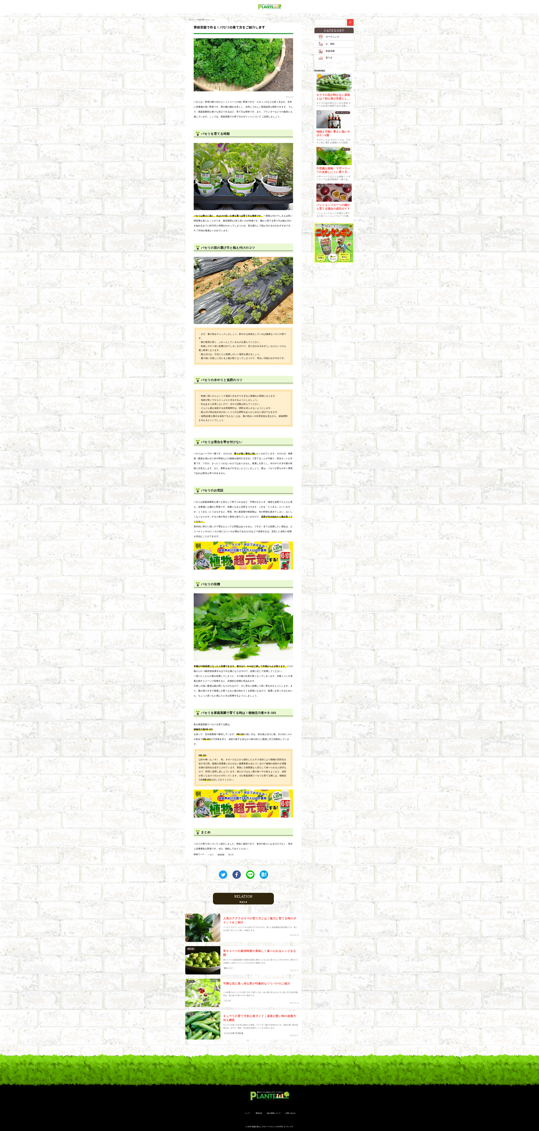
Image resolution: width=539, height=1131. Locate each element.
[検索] (350, 22)
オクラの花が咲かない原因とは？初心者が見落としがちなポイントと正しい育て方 (333, 96)
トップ (247, 1113)
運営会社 (259, 1113)
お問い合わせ (290, 1113)
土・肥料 (330, 44)
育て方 (191, 20)
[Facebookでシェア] (236, 874)
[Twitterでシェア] (223, 874)
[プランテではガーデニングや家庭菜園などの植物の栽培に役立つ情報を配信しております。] (269, 7)
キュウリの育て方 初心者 (233, 1033)
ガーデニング (332, 36)
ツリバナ (227, 1001)
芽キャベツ (228, 968)
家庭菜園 (221, 855)
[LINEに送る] (250, 874)
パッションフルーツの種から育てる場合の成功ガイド (333, 206)
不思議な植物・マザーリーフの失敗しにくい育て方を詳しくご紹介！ (333, 170)
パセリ (210, 855)
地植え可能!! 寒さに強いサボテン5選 (333, 133)
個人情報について (274, 1113)
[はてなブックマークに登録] (264, 874)
